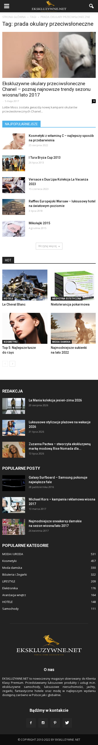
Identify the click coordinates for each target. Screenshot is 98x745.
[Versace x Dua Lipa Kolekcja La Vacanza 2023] (13, 185)
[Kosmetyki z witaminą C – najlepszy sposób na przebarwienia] (13, 141)
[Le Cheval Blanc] (24, 285)
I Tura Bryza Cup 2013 (45, 157)
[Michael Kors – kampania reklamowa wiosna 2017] (13, 505)
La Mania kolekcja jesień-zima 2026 (55, 400)
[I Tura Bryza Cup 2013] (13, 163)
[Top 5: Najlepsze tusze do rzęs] (24, 328)
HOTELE (8, 298)
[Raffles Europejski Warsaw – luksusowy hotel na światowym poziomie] (13, 207)
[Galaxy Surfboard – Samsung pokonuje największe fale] (13, 483)
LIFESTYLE (8, 581)
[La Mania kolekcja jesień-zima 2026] (13, 406)
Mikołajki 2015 (39, 223)
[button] (91, 6)
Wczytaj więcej (47, 246)
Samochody (10, 609)
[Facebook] (31, 722)
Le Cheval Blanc (14, 304)
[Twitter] (67, 722)
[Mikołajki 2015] (13, 229)
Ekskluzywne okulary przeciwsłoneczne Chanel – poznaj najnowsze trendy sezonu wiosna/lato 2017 (46, 89)
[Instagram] (43, 722)
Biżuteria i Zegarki (14, 574)
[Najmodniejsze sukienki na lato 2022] (73, 328)
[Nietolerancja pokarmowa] (73, 285)
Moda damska (61, 341)
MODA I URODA (12, 554)
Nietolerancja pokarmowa (70, 304)
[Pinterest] (55, 722)
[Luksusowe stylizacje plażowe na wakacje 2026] (13, 428)
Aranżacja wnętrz (14, 595)
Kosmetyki (10, 341)
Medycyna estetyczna (66, 298)
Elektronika (10, 588)
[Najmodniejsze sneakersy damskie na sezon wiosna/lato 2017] (13, 527)
